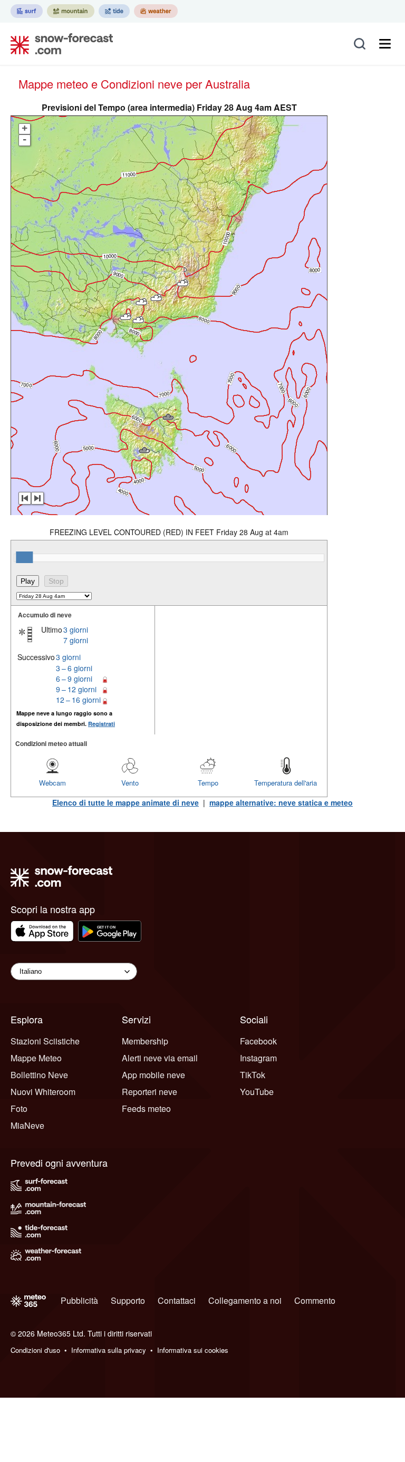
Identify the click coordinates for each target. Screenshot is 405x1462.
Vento (130, 783)
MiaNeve (27, 1125)
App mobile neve (153, 1075)
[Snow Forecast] (59, 43)
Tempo (208, 783)
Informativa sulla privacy (108, 1350)
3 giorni (75, 629)
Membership (145, 1041)
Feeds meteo (146, 1108)
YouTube (257, 1092)
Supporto (128, 1300)
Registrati (101, 724)
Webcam (52, 783)
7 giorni (75, 640)
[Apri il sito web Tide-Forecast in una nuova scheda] (114, 11)
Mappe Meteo (36, 1058)
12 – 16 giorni (78, 699)
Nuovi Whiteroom (43, 1092)
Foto (19, 1108)
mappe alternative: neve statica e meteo (281, 802)
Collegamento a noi (245, 1300)
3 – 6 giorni (74, 668)
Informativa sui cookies (192, 1350)
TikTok (252, 1075)
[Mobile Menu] (384, 43)
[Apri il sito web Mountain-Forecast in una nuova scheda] (70, 11)
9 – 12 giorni (76, 689)
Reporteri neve (149, 1092)
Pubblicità (79, 1300)
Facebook (258, 1041)
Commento (314, 1300)
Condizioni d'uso (35, 1350)
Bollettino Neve (39, 1075)
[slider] (24, 557)
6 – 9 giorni (74, 678)
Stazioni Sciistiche (45, 1041)
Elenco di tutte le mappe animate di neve (125, 802)
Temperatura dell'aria (285, 783)
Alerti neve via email (160, 1058)
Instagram (258, 1058)
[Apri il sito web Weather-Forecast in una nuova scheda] (156, 11)
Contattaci (177, 1300)
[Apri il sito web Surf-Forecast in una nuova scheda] (27, 11)
